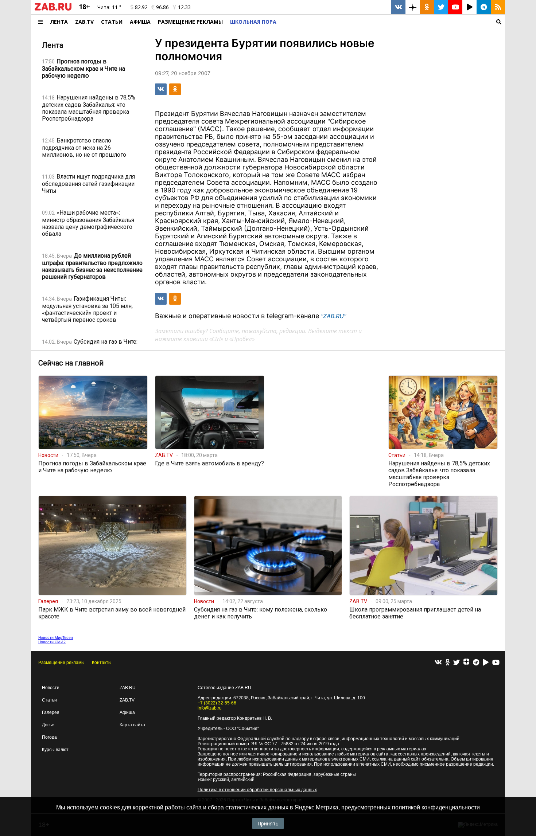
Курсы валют (55, 749)
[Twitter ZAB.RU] (441, 7)
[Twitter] (456, 662)
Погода (49, 737)
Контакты (102, 662)
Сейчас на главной (71, 363)
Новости (50, 687)
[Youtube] (495, 662)
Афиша (140, 21)
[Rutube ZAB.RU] (469, 7)
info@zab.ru (210, 708)
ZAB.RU (128, 687)
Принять (268, 823)
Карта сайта (132, 724)
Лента (59, 21)
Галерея (50, 712)
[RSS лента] (498, 7)
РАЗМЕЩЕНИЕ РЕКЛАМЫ (190, 21)
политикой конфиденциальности (436, 807)
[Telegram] (476, 662)
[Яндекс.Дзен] (466, 662)
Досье (48, 724)
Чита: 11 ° (109, 7)
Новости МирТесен (55, 637)
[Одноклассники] (447, 662)
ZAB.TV (84, 21)
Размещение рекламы (61, 662)
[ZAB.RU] (53, 9)
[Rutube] (485, 662)
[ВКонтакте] (438, 662)
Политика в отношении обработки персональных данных (257, 789)
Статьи (112, 21)
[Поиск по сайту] (392, 22)
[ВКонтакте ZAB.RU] (398, 7)
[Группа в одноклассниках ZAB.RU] (427, 7)
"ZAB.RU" (333, 316)
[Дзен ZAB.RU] (412, 7)
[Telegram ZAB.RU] (484, 7)
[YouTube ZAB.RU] (455, 7)
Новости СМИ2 (52, 642)
